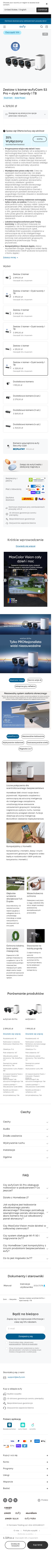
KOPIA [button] (40, 139)
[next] (46, 660)
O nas (16, 1530)
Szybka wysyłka (14, 1394)
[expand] (45, 114)
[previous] (5, 660)
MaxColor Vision (17, 680)
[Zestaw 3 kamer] (25, 313)
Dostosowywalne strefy (37, 742)
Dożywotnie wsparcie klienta (20, 1408)
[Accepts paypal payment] (18, 1441)
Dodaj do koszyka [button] (15, 1545)
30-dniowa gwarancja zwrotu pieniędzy (25, 1398)
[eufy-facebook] (10, 1500)
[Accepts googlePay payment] (12, 1446)
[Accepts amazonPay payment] (31, 1441)
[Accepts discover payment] (6, 1446)
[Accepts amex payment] (37, 1441)
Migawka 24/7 (25, 749)
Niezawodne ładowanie (33, 736)
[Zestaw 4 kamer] (25, 349)
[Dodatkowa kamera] (25, 383)
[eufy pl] (22, 26)
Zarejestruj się (26, 1336)
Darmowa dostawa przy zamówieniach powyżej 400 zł (25, 21)
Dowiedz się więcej (25, 546)
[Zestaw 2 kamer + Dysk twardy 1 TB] (25, 295)
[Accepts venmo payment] (25, 1446)
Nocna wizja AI (35, 680)
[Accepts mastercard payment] (25, 1441)
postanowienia (15, 1344)
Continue (42, 10)
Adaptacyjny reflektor (25, 686)
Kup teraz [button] (37, 1545)
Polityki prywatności (29, 1344)
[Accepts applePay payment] (43, 1441)
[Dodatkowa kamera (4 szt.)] (25, 426)
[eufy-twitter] (15, 1500)
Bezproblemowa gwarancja (20, 1403)
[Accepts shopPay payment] (18, 1446)
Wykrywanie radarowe (13, 742)
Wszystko (13, 1299)
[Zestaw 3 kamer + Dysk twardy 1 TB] (25, 331)
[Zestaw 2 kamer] (25, 277)
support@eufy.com (16, 1377)
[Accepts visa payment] (12, 1441)
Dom (5, 1299)
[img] (6, 1441)
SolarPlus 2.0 (13, 736)
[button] (46, 4)
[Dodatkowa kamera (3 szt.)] (25, 412)
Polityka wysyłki (30, 1530)
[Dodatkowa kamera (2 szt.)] (25, 398)
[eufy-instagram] (5, 1500)
